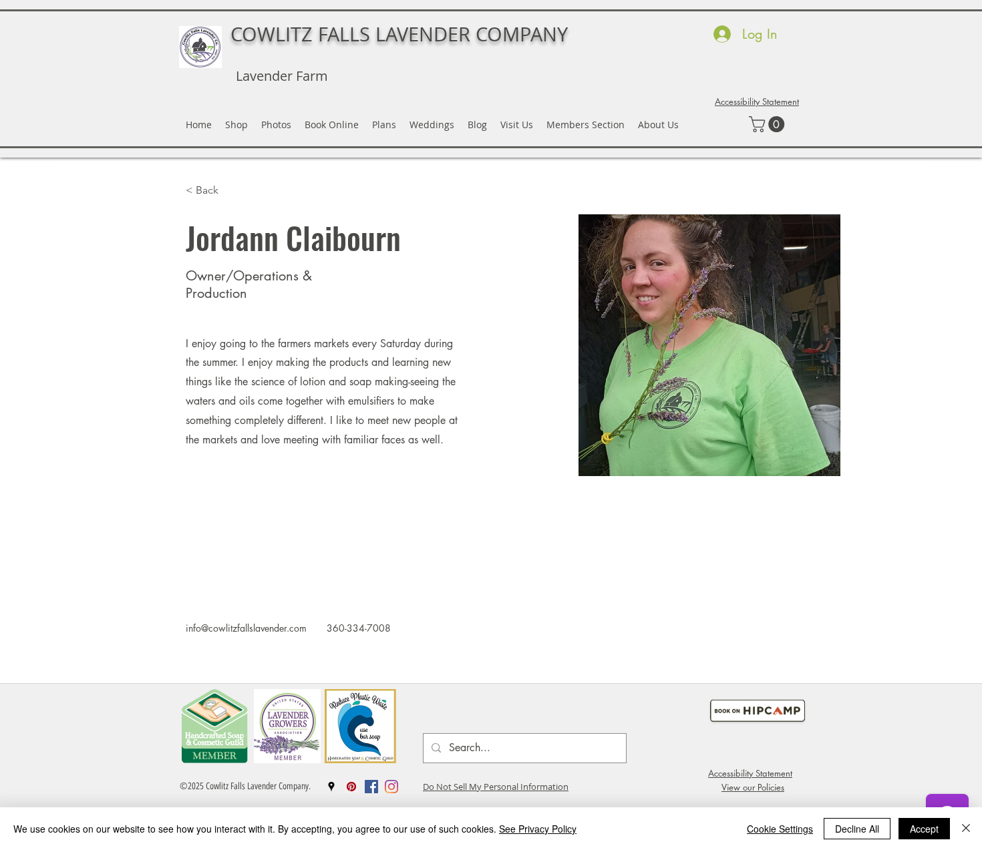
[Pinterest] (351, 786)
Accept (924, 828)
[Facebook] (371, 786)
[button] (768, 124)
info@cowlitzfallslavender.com (246, 628)
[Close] (966, 828)
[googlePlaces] (331, 786)
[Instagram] (391, 786)
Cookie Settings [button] (780, 828)
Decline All (857, 828)
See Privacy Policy (538, 828)
